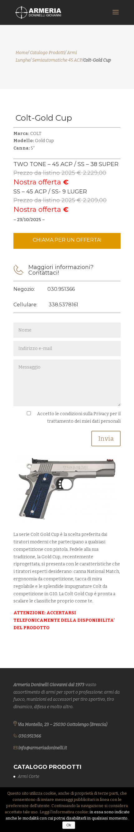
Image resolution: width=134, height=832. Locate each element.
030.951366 (61, 289)
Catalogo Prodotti (47, 52)
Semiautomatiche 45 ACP (57, 60)
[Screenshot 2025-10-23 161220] (67, 520)
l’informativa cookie (69, 812)
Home (22, 52)
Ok (68, 825)
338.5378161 (63, 305)
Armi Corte (28, 776)
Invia (106, 438)
